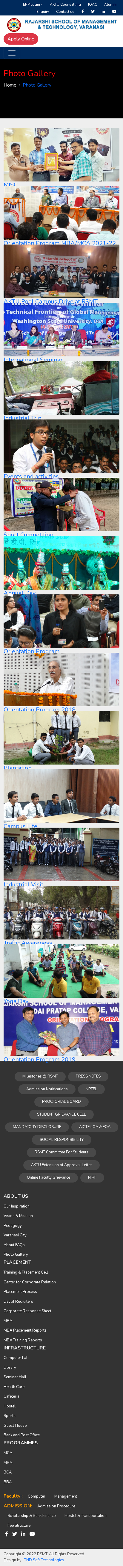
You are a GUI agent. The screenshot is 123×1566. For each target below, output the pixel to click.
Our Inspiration (17, 1206)
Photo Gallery (16, 1254)
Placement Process (20, 1291)
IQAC (92, 4)
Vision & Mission (18, 1216)
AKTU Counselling (65, 4)
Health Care (14, 1387)
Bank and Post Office (22, 1435)
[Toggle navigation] (12, 53)
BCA (8, 1472)
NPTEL (91, 1089)
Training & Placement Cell (26, 1272)
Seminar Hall (15, 1377)
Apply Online (20, 39)
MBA (8, 1321)
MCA (8, 1453)
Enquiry (42, 11)
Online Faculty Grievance (48, 1177)
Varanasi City (15, 1235)
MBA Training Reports (23, 1340)
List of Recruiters (18, 1301)
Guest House (15, 1425)
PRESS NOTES (88, 1076)
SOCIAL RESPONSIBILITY (62, 1139)
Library (10, 1367)
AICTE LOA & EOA (94, 1127)
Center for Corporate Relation (30, 1282)
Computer (36, 1496)
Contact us (65, 11)
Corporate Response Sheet (27, 1311)
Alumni (110, 4)
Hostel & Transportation (85, 1515)
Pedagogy (13, 1225)
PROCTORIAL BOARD (61, 1101)
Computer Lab (16, 1357)
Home (10, 85)
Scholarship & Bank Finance (31, 1515)
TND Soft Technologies (44, 1560)
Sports (10, 1415)
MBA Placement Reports (25, 1330)
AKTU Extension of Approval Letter (61, 1165)
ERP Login (31, 4)
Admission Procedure (56, 1506)
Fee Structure (18, 1525)
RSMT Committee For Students (61, 1152)
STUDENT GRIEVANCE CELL (61, 1114)
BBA (8, 1482)
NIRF (92, 1177)
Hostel (10, 1406)
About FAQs (14, 1245)
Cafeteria (11, 1396)
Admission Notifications (47, 1089)
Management (65, 1496)
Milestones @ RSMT (40, 1076)
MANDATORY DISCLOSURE (37, 1127)
